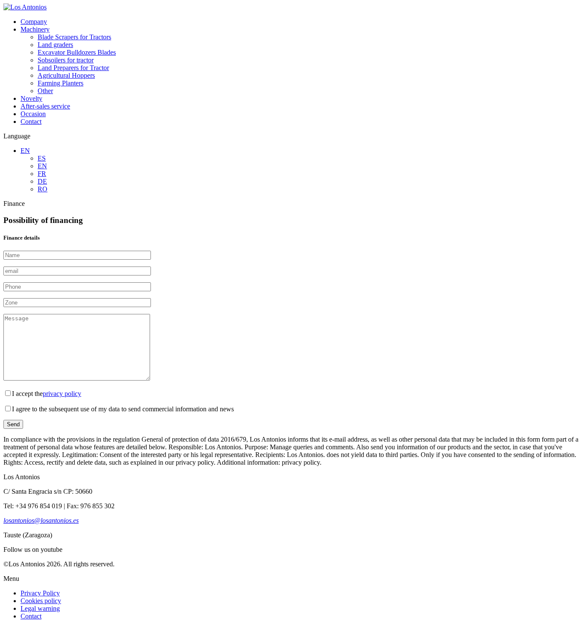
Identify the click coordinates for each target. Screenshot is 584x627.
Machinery (35, 29)
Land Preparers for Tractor (73, 67)
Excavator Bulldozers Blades (77, 52)
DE (42, 181)
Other (45, 90)
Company (34, 21)
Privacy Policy (40, 593)
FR (42, 173)
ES (42, 158)
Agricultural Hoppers (66, 75)
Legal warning (40, 608)
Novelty (31, 98)
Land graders (55, 44)
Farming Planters (60, 83)
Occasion (33, 113)
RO (42, 189)
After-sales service (45, 106)
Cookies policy (41, 600)
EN (25, 150)
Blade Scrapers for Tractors (74, 37)
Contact (31, 121)
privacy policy (62, 393)
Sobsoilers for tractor (66, 60)
